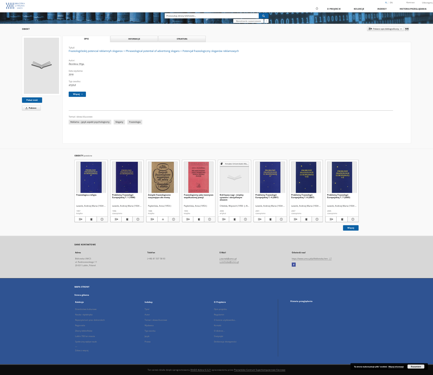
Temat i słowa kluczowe (156, 320)
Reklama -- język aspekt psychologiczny (90, 122)
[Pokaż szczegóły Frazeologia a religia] (101, 219)
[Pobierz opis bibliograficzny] (80, 219)
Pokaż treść (32, 100)
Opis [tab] (86, 39)
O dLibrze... (219, 330)
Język (147, 336)
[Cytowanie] (407, 29)
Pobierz (32, 108)
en (391, 3)
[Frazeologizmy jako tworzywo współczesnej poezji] (198, 177)
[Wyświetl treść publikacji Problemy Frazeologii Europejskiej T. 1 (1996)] (127, 219)
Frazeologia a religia (86, 194)
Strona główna (81, 295)
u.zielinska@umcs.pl (229, 262)
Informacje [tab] (134, 39)
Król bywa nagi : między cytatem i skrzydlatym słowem (232, 197)
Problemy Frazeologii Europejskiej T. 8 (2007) (302, 196)
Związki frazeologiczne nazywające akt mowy (159, 196)
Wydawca (149, 325)
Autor (147, 314)
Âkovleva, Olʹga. (76, 64)
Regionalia (80, 325)
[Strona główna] (317, 9)
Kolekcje (359, 8)
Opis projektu (220, 309)
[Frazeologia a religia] (91, 177)
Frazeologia (135, 122)
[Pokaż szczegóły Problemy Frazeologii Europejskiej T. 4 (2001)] (281, 219)
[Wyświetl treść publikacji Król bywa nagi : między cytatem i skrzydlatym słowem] (234, 219)
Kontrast (410, 2)
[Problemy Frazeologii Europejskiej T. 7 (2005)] (342, 177)
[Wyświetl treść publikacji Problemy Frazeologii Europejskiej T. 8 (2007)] (306, 219)
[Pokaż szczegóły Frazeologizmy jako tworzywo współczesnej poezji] (209, 219)
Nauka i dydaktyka (84, 314)
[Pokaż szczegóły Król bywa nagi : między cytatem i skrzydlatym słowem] (245, 219)
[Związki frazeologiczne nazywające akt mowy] (162, 177)
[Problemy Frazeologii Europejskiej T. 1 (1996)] (127, 177)
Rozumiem (416, 366)
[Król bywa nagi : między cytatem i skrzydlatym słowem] (234, 177)
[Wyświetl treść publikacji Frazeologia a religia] (91, 219)
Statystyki (218, 336)
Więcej (350, 227)
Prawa (148, 341)
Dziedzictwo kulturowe (86, 309)
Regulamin (219, 314)
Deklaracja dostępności (225, 341)
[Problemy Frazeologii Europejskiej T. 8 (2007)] (306, 177)
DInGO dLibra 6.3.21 (200, 369)
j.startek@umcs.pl (228, 258)
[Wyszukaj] (264, 15)
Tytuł (147, 309)
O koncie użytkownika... (225, 320)
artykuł (72, 85)
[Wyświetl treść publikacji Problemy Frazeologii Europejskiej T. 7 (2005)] (342, 219)
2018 (71, 74)
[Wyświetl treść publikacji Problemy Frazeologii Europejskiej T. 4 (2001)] (270, 219)
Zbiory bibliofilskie (83, 330)
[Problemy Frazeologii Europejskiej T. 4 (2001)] (270, 177)
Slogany (119, 122)
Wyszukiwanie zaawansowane (248, 21)
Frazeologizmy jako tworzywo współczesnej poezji (198, 196)
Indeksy (381, 8)
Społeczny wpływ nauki (86, 341)
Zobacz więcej (82, 350)
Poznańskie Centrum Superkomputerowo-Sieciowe (259, 369)
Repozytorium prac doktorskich (90, 320)
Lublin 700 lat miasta (85, 336)
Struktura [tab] (182, 39)
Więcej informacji (396, 366)
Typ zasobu (150, 330)
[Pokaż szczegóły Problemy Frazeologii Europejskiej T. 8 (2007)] (316, 219)
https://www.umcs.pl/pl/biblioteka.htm (310, 258)
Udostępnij (427, 2)
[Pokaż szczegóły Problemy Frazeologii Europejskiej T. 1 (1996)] (137, 219)
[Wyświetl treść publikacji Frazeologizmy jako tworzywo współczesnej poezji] (198, 219)
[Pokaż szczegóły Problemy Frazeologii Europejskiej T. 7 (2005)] (352, 219)
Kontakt (217, 325)
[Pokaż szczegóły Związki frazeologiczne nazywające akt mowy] (173, 219)
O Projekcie (334, 8)
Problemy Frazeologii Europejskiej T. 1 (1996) (123, 196)
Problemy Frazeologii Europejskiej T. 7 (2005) (338, 196)
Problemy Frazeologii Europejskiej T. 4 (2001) (266, 196)
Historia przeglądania (413, 8)
